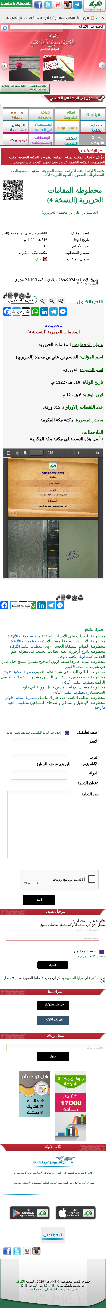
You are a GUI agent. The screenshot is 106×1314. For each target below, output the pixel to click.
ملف (38, 259)
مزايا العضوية (74, 978)
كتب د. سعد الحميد (55, 162)
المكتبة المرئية (73, 157)
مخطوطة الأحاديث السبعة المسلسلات (74, 641)
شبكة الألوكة (95, 171)
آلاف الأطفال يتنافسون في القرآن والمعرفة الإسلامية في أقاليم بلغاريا (53, 1172)
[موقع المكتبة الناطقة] (67, 140)
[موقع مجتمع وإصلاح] (16, 114)
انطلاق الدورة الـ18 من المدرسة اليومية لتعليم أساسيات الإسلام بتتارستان (53, 1182)
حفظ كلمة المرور (84, 951)
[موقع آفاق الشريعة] (67, 114)
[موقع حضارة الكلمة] (93, 127)
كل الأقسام (92, 157)
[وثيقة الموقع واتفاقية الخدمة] (38, 20)
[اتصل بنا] (12, 19)
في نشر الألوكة (54, 1019)
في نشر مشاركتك (54, 1004)
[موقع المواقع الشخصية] (16, 127)
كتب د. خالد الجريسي (27, 162)
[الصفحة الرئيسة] (103, 19)
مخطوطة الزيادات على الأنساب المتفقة (73, 636)
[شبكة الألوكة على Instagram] (68, 5)
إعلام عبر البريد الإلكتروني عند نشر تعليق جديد (34, 732)
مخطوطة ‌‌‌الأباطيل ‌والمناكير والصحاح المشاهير (68, 703)
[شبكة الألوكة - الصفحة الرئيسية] (83, 20)
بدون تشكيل (22, 299)
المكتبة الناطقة (78, 162)
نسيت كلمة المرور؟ (91, 956)
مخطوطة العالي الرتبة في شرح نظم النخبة (70, 672)
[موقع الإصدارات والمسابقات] (42, 140)
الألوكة (20, 1281)
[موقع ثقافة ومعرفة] (42, 114)
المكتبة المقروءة (51, 157)
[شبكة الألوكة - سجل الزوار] (66, 19)
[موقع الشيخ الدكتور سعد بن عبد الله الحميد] (53, 44)
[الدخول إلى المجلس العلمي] (73, 99)
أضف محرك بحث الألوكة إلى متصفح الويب (53, 1289)
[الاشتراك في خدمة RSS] (92, 19)
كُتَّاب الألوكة (53, 1147)
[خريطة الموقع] (98, 19)
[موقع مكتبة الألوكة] (93, 140)
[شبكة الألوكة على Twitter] (48, 5)
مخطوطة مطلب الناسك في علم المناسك (71, 697)
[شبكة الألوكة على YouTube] (58, 5)
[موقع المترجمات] (16, 140)
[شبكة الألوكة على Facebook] (38, 5)
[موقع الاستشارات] (67, 127)
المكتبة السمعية (28, 157)
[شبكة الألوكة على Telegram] (77, 5)
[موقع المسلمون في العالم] (42, 127)
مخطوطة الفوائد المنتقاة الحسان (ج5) (74, 646)
